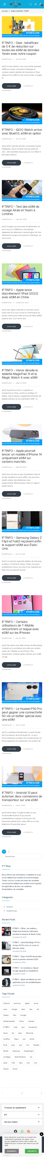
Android (9, 907)
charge (14, 1009)
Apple (27, 1003)
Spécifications (20, 1057)
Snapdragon (29, 1051)
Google (23, 1015)
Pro (27, 1045)
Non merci (11, 1151)
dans (23, 1009)
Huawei (31, 1021)
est (38, 1009)
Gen (14, 1015)
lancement (33, 1027)
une (28, 1063)
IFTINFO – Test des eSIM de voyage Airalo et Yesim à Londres (20, 210)
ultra (20, 1063)
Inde (15, 1027)
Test (13, 1063)
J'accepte (31, 1151)
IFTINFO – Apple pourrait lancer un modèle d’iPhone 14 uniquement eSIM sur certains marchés (22, 456)
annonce (17, 1003)
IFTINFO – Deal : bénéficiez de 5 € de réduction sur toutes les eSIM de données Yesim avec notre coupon (20, 48)
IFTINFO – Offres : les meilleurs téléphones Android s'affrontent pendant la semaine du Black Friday (27, 931)
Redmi (5, 1051)
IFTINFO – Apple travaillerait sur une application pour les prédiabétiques (27, 980)
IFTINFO (6, 1027)
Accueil (5, 11)
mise (20, 1033)
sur (31, 1057)
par (24, 1039)
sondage (6, 1057)
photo (32, 1039)
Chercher (30, 4)
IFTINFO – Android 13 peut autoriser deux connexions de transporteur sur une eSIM (22, 796)
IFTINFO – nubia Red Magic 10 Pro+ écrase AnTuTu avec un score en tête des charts (26, 945)
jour (23, 1027)
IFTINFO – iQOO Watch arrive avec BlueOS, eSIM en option (22, 131)
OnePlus (6, 1039)
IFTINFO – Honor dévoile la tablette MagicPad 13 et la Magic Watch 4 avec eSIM (20, 373)
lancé (5, 1033)
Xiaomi (6, 1069)
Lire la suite (11, 86)
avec (5, 1009)
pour (13, 1045)
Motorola (29, 1033)
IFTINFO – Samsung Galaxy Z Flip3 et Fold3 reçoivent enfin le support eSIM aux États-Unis (22, 543)
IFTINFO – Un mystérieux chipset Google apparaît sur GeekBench (25, 969)
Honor (21, 1021)
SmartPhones (7, 59)
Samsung (16, 1051)
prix (20, 1045)
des (30, 1009)
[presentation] (41, 1093)
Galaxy (6, 1015)
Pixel (5, 1045)
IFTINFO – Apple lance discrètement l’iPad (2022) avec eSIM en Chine (20, 293)
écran (15, 1069)
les (13, 1033)
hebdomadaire (9, 1021)
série (5, 1063)
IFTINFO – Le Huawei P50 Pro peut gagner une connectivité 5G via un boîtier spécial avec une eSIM (22, 714)
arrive (36, 1003)
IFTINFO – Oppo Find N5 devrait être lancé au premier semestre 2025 (27, 957)
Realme (36, 1045)
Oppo (16, 1039)
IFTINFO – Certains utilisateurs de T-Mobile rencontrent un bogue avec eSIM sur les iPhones (20, 627)
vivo (35, 1063)
